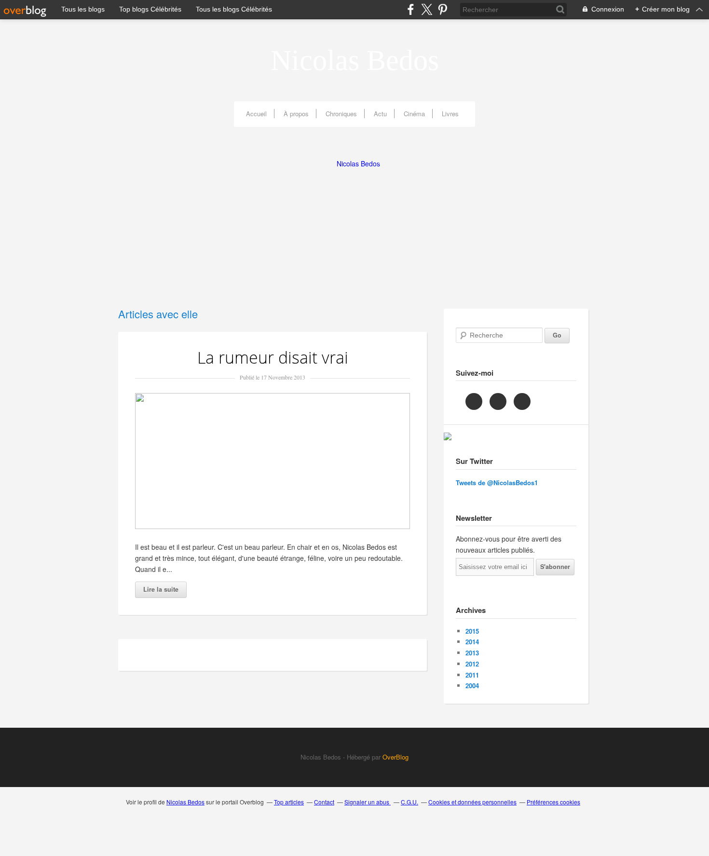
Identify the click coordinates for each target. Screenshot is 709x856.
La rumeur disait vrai (272, 357)
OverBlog (395, 756)
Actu (380, 113)
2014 (472, 641)
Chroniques (341, 113)
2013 (472, 652)
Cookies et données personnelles (472, 802)
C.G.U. (409, 802)
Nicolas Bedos (355, 60)
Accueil (256, 113)
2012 (472, 663)
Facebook (473, 401)
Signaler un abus (367, 802)
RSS (522, 401)
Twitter (498, 401)
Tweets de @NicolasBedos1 (497, 482)
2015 (472, 631)
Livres (450, 113)
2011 (472, 674)
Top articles (289, 802)
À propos (296, 113)
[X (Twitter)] (427, 9)
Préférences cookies (553, 802)
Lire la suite (160, 589)
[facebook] (411, 9)
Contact (324, 802)
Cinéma (414, 113)
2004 (472, 685)
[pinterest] (442, 9)
